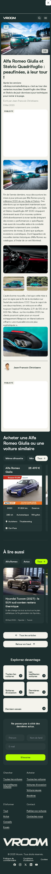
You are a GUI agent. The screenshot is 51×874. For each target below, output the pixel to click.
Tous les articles (27, 635)
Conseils (7, 821)
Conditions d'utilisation (28, 859)
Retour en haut (23, 644)
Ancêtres (31, 795)
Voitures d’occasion (36, 784)
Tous (39, 458)
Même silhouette (14, 458)
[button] (22, 469)
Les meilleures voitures (10, 785)
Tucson (29, 620)
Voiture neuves (34, 790)
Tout (5, 810)
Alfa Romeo (12, 468)
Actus (27, 561)
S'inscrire (25, 757)
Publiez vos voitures (37, 810)
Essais (6, 827)
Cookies (44, 859)
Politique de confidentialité (9, 859)
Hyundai (21, 620)
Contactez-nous (35, 816)
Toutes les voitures (12, 779)
